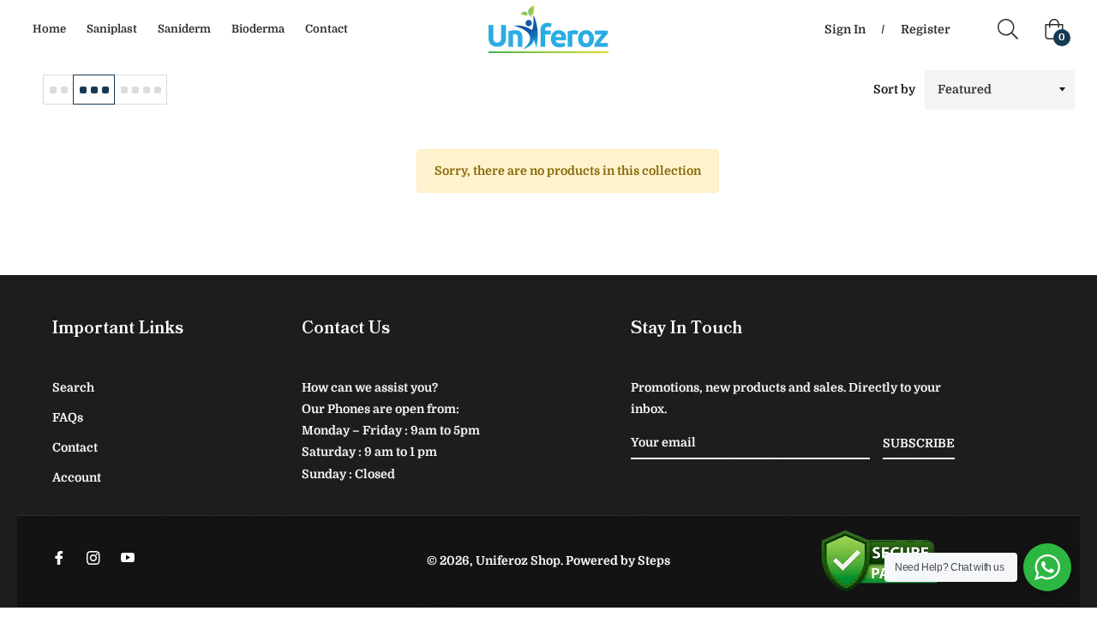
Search (73, 387)
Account (76, 477)
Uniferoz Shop (518, 560)
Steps (654, 560)
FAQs (67, 417)
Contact (75, 447)
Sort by (894, 89)
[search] (1014, 29)
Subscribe (919, 443)
